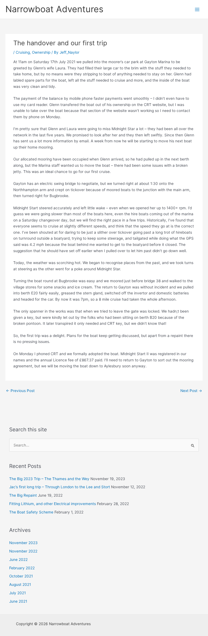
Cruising (23, 52)
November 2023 (23, 543)
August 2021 (20, 584)
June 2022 (18, 559)
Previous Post (20, 390)
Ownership (41, 52)
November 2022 (23, 551)
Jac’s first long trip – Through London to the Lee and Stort (59, 487)
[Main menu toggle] (197, 9)
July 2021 (17, 593)
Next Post (191, 390)
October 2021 (21, 576)
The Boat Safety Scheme (31, 512)
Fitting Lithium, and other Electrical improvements (52, 504)
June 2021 (18, 601)
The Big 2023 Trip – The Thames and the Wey (49, 479)
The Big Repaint (23, 495)
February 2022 (22, 568)
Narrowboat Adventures (54, 9)
